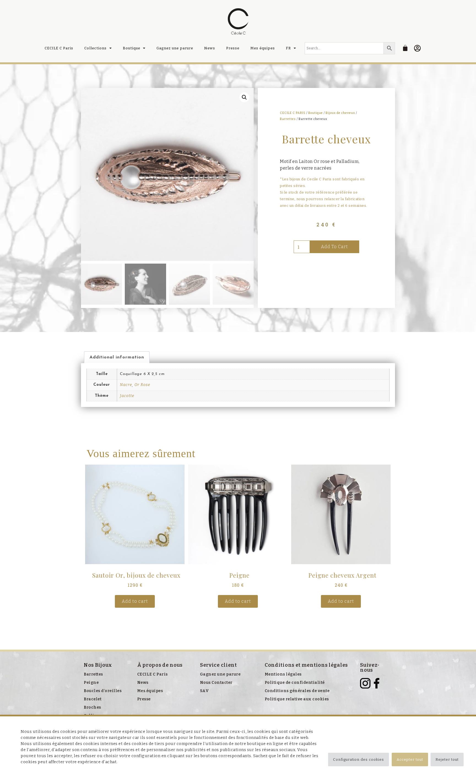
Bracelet (92, 699)
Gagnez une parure (174, 48)
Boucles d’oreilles (102, 690)
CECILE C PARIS (292, 113)
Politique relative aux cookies (297, 699)
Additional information (117, 357)
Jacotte (127, 395)
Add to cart (334, 246)
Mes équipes (262, 48)
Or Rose (142, 384)
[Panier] (405, 48)
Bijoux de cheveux (340, 113)
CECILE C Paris (59, 48)
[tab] (117, 357)
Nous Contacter (216, 682)
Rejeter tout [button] (447, 759)
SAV (204, 690)
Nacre (126, 384)
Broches (92, 707)
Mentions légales (283, 674)
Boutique (131, 48)
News (209, 48)
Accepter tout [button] (410, 759)
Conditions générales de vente (297, 690)
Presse (232, 48)
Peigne (91, 682)
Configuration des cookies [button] (358, 759)
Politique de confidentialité (295, 682)
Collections (95, 48)
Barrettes (288, 119)
